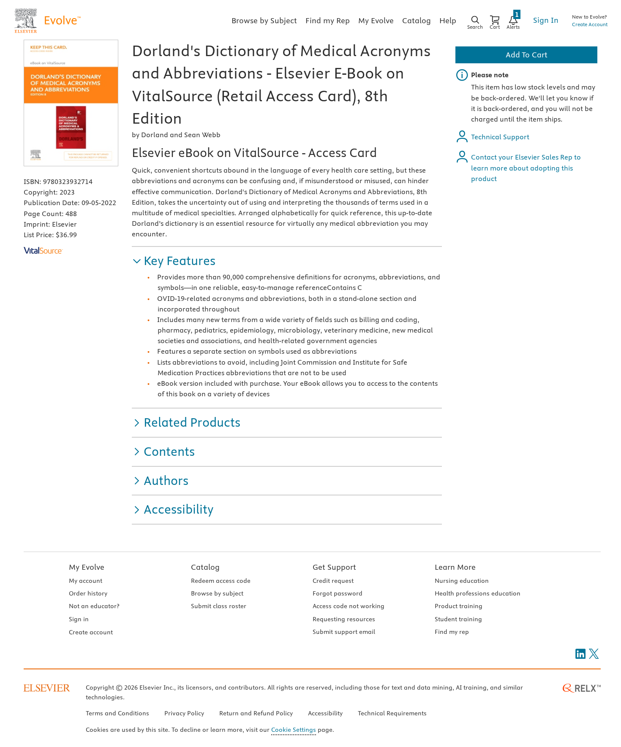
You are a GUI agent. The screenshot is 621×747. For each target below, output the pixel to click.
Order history (88, 593)
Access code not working (348, 606)
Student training (458, 619)
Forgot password (337, 593)
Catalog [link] (416, 20)
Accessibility (325, 713)
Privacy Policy (184, 713)
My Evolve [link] (376, 20)
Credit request (333, 581)
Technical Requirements (392, 713)
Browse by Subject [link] (264, 20)
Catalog (205, 567)
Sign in (79, 619)
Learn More (455, 567)
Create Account (589, 24)
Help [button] (447, 20)
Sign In (545, 20)
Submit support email (344, 632)
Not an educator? (94, 606)
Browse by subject (217, 593)
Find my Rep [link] (327, 20)
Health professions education (477, 593)
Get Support (334, 567)
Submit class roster (218, 606)
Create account (91, 632)
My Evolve (86, 567)
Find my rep (452, 632)
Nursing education (462, 581)
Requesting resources (344, 619)
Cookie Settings (293, 729)
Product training (458, 606)
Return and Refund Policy (256, 713)
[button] (173, 261)
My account (85, 581)
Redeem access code (221, 581)
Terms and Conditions (117, 713)
